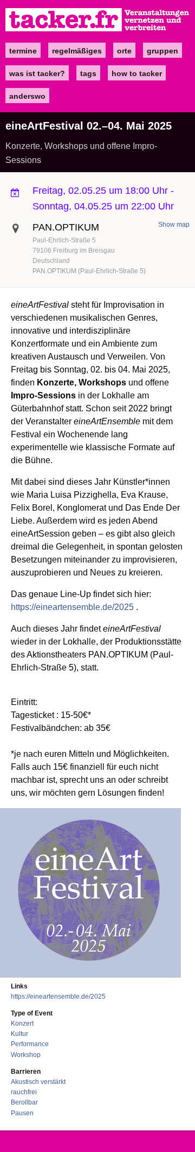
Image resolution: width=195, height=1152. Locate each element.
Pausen (22, 1113)
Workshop (26, 1055)
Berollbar (24, 1102)
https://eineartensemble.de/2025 (72, 607)
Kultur (19, 1034)
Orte (124, 50)
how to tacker (137, 73)
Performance (30, 1044)
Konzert (22, 1023)
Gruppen (162, 50)
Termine (23, 50)
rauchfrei (24, 1092)
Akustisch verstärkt (38, 1082)
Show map (174, 224)
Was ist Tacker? (37, 73)
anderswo (27, 96)
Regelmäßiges (77, 50)
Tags (88, 73)
